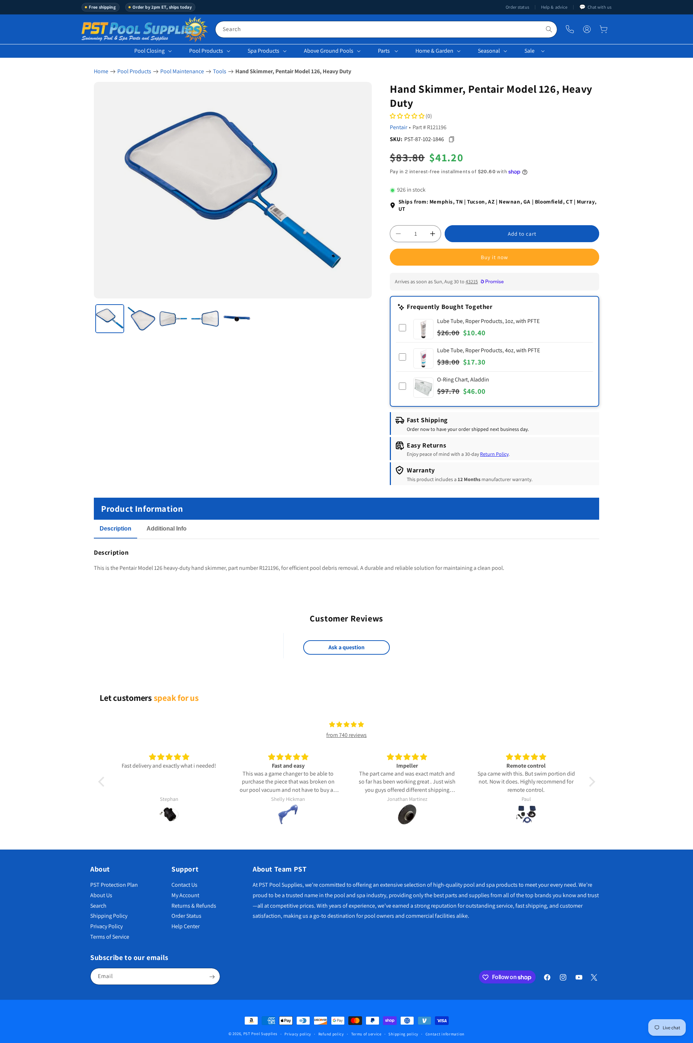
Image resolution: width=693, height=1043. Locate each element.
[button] (603, 29)
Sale (529, 50)
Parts (384, 50)
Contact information (445, 1033)
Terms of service (366, 1033)
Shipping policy (403, 1033)
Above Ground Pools (328, 50)
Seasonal (489, 50)
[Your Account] (587, 29)
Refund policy (331, 1033)
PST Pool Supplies (260, 1033)
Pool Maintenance (182, 71)
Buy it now (494, 257)
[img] (346, 724)
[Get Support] (570, 29)
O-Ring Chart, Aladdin (463, 379)
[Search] (549, 29)
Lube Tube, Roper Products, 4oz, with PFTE (488, 350)
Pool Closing (149, 50)
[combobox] (386, 29)
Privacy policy (297, 1033)
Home (101, 71)
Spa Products (263, 50)
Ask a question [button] (346, 647)
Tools (219, 71)
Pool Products (206, 50)
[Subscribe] (212, 976)
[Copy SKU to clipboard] (451, 139)
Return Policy (494, 454)
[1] (109, 318)
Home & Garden (434, 50)
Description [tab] (115, 528)
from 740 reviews (346, 735)
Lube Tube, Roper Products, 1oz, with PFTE (488, 321)
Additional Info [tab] (167, 528)
